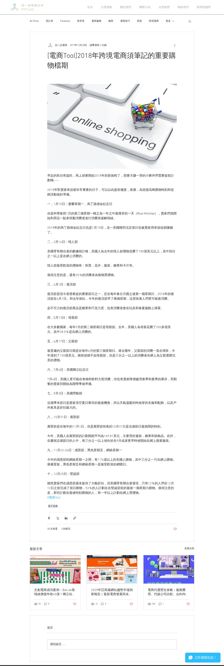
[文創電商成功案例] (55, 569)
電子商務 (53, 506)
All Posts (34, 21)
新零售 (81, 21)
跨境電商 (154, 21)
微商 (110, 21)
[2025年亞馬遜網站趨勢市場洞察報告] (112, 569)
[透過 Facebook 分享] (49, 518)
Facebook (65, 21)
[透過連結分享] (74, 518)
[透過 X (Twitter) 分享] (57, 518)
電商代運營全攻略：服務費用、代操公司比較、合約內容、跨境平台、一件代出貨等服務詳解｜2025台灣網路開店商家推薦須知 (168, 592)
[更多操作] (175, 45)
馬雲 (139, 21)
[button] (189, 21)
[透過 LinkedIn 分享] (66, 518)
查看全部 (189, 548)
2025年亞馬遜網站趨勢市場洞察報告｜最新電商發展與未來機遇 (112, 592)
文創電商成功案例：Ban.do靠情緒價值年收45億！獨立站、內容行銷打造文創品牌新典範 (54, 592)
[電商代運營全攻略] (169, 569)
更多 (168, 21)
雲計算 (49, 21)
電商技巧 (125, 21)
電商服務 (96, 21)
